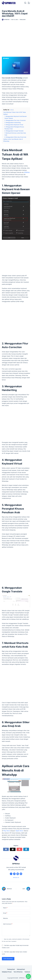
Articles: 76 (16, 877)
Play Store (6, 831)
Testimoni (27, 972)
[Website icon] (14, 874)
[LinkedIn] (26, 849)
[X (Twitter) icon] (17, 874)
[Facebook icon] (11, 874)
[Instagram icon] (21, 874)
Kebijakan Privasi (7, 972)
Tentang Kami (11, 969)
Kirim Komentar (8, 958)
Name (5, 908)
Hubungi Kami (21, 969)
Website (5, 918)
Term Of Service (18, 972)
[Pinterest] (19, 849)
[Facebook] (6, 849)
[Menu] (29, 3)
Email (5, 913)
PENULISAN (22, 19)
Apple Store (19, 831)
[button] (28, 976)
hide (12, 109)
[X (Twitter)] (13, 849)
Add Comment (7, 924)
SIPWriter (27, 172)
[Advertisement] (16, 37)
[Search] (25, 3)
